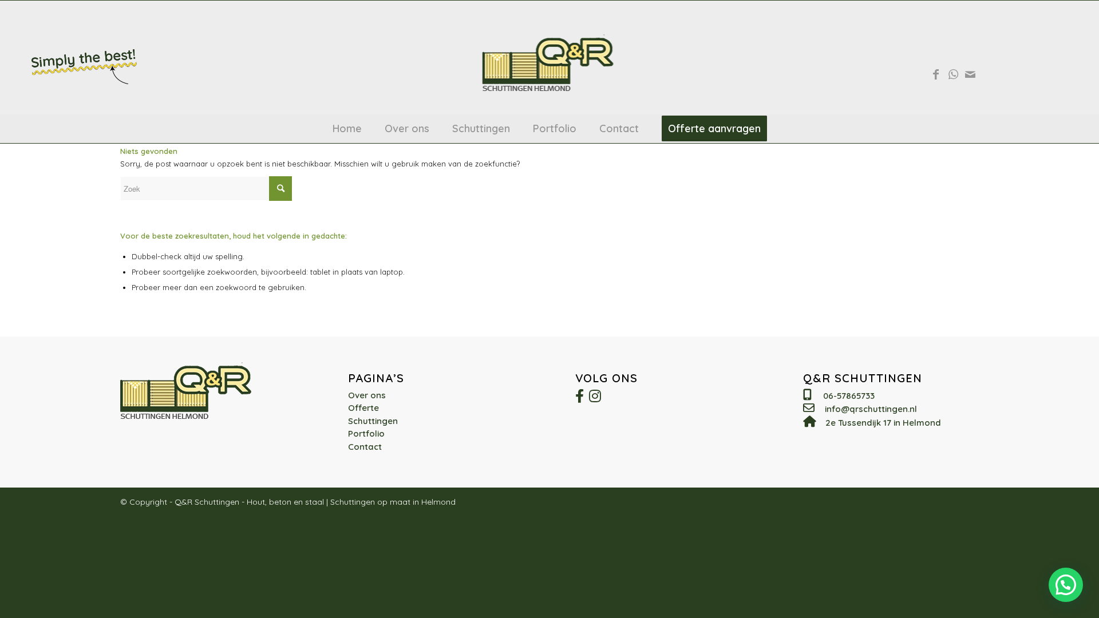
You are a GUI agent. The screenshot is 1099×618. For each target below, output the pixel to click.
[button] (1066, 585)
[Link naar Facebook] (935, 74)
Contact (365, 446)
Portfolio (366, 433)
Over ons (367, 395)
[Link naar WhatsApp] (953, 74)
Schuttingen (373, 420)
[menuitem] (347, 128)
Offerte (363, 407)
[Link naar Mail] (970, 74)
